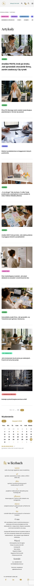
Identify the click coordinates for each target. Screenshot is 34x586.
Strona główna (4, 12)
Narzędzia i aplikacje (8, 20)
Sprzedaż (14, 16)
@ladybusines (18, 564)
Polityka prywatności (17, 555)
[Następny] (30, 421)
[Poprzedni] (4, 421)
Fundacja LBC (17, 547)
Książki (26, 20)
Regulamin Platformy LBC (17, 553)
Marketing (5, 16)
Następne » (22, 410)
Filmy (19, 20)
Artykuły (12, 12)
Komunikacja (24, 16)
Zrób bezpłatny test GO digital (17, 543)
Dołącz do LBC (14, 3)
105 (18, 410)
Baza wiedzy (17, 549)
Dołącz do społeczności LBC (17, 545)
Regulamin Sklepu (17, 551)
